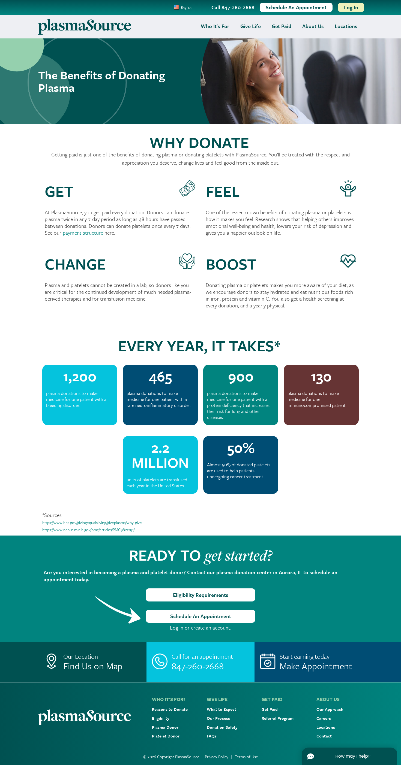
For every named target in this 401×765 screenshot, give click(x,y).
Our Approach (329, 709)
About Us (313, 26)
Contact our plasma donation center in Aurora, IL (244, 572)
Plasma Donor (165, 727)
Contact (324, 736)
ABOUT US (328, 699)
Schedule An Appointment (200, 616)
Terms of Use (246, 757)
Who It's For (215, 26)
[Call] (200, 662)
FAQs (212, 736)
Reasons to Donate (170, 709)
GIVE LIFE (217, 699)
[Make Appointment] (309, 662)
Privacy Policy (216, 757)
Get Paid (281, 26)
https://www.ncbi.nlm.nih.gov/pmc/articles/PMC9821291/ (88, 530)
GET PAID (272, 699)
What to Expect (221, 709)
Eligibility (160, 718)
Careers (323, 718)
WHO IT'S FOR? (168, 699)
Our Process (218, 718)
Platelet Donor (165, 736)
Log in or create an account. (200, 627)
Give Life (250, 26)
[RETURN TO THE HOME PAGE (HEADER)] (84, 26)
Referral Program (278, 718)
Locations (346, 26)
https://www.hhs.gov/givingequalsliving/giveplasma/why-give (92, 522)
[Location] (92, 662)
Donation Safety (222, 727)
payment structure (83, 232)
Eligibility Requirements (200, 594)
